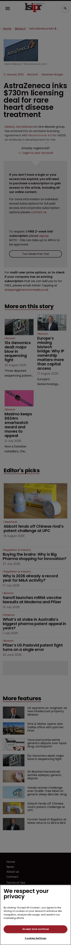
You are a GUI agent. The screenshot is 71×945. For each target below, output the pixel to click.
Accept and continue (35, 929)
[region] (35, 915)
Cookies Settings (35, 938)
